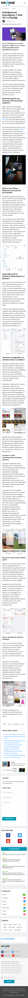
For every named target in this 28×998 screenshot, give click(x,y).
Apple (10, 924)
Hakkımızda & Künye (20, 989)
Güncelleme (16, 724)
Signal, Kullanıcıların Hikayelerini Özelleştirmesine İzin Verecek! (11, 860)
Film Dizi (4, 904)
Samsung (19, 927)
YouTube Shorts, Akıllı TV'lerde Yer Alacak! (14, 854)
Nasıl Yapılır (5, 871)
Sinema (5, 924)
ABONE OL (9, 981)
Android (5, 930)
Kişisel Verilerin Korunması (9, 990)
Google (5, 927)
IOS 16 (22, 724)
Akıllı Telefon (12, 927)
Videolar (4, 911)
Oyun (10, 930)
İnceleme (14, 8)
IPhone (5, 724)
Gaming (4, 901)
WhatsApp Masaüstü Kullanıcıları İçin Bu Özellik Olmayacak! (13, 867)
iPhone (4, 119)
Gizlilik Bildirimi (14, 992)
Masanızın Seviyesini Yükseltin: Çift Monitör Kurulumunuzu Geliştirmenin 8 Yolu (14, 736)
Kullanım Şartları (21, 990)
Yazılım (10, 724)
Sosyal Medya (5, 907)
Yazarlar (11, 989)
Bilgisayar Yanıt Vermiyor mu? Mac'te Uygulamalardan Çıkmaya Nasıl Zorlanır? (13, 873)
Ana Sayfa (6, 8)
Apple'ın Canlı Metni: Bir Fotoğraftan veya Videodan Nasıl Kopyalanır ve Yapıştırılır (13, 751)
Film (20, 924)
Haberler (4, 852)
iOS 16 (22, 129)
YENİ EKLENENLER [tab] (14, 849)
